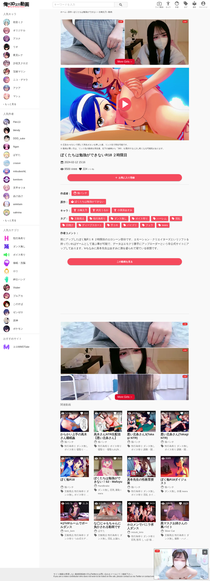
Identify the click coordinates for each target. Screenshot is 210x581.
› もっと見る (9, 104)
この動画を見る (125, 261)
